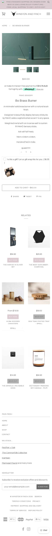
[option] (26, 49)
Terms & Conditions (21, 501)
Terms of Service (18, 510)
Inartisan (6, 458)
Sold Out (39, 317)
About (5, 425)
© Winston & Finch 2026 (21, 496)
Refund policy (35, 510)
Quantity (26, 148)
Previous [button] (6, 49)
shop (4, 430)
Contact (6, 434)
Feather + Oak (8, 448)
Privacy (36, 501)
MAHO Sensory (26, 95)
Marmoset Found (9, 463)
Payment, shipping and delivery (26, 506)
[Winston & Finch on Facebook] (23, 530)
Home (4, 26)
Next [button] (45, 49)
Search (38, 496)
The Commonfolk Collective (14, 453)
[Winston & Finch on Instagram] (29, 530)
